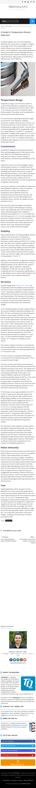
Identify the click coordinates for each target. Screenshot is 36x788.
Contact (20, 780)
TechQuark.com (17, 725)
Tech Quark (17, 773)
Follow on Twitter (8, 746)
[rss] (33, 2)
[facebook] (22, 2)
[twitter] (25, 2)
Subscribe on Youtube (10, 755)
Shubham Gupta (26, 783)
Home (2, 26)
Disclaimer (14, 780)
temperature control (22, 285)
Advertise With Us (28, 780)
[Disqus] (18, 569)
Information (9, 26)
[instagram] (31, 2)
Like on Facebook (8, 741)
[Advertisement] (18, 609)
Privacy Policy (6, 780)
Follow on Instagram (9, 750)
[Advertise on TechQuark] (18, 765)
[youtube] (28, 2)
